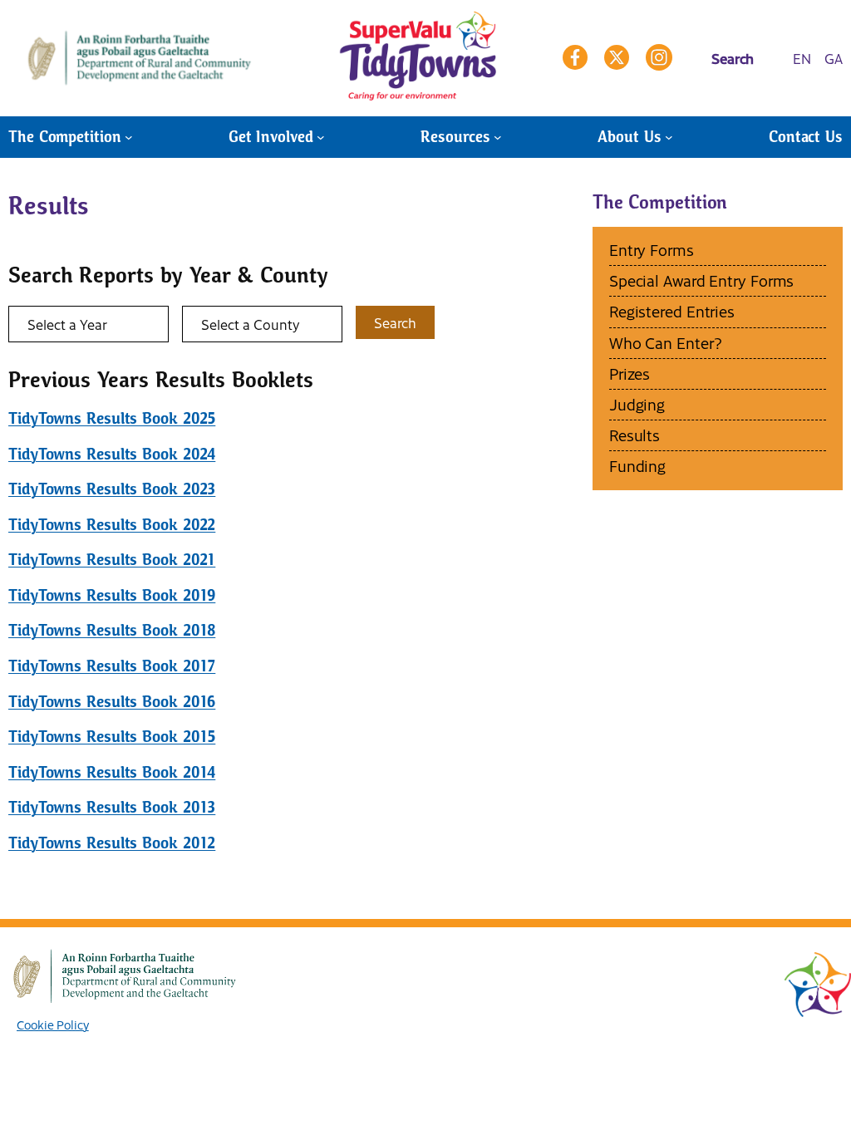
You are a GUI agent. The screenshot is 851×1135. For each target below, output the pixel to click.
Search (395, 322)
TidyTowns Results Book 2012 (111, 843)
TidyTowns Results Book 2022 (111, 524)
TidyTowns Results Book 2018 (111, 630)
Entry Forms (651, 249)
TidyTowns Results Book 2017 (111, 666)
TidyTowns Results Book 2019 (111, 595)
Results (634, 435)
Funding (637, 465)
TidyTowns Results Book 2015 (111, 736)
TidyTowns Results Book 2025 (111, 418)
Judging (637, 404)
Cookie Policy (53, 1024)
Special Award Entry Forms (701, 280)
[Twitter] (616, 57)
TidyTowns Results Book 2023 (111, 489)
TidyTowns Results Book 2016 (111, 701)
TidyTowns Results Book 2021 (111, 559)
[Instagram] (659, 57)
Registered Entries (672, 311)
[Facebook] (575, 57)
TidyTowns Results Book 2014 (111, 772)
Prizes (629, 373)
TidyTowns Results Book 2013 (111, 807)
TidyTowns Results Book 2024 (111, 454)
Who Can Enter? (665, 342)
